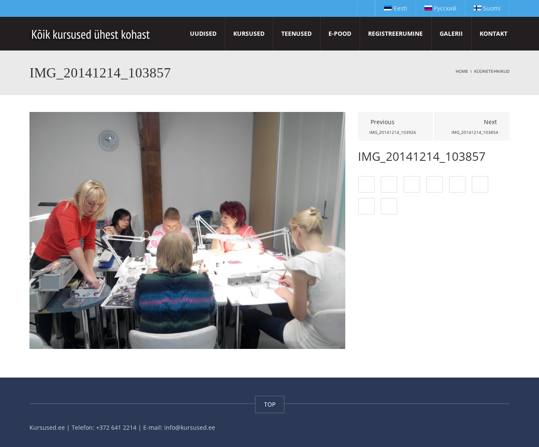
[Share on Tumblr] (434, 184)
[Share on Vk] (366, 206)
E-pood (339, 33)
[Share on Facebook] (366, 184)
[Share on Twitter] (389, 184)
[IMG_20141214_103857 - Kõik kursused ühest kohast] (91, 33)
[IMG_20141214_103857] (187, 230)
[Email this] (389, 206)
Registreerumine (395, 33)
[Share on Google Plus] (457, 184)
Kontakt (493, 33)
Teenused (296, 33)
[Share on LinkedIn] (411, 184)
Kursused (248, 33)
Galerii (451, 33)
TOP (269, 404)
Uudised (203, 33)
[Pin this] (480, 184)
